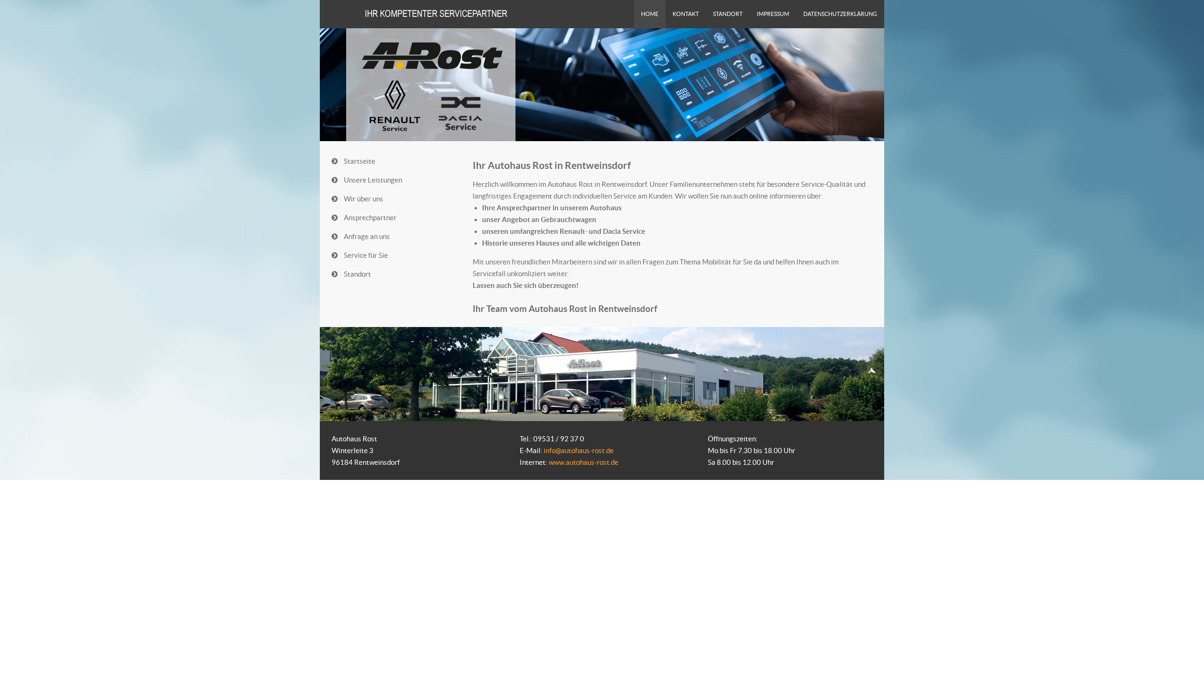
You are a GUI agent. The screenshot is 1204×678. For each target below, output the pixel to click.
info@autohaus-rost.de (579, 451)
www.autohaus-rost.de (583, 462)
